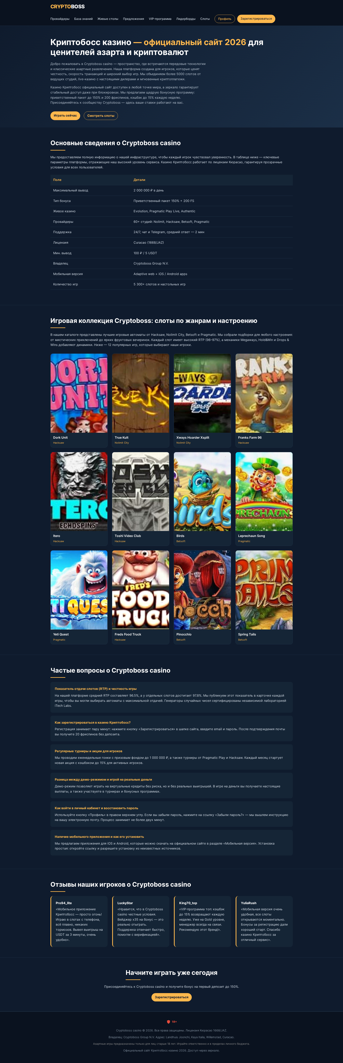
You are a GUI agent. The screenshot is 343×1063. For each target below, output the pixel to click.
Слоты (205, 19)
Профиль (224, 19)
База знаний (83, 19)
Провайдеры (59, 19)
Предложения (133, 19)
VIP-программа (160, 19)
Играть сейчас (65, 115)
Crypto (67, 6)
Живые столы (107, 19)
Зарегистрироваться (256, 18)
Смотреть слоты (100, 116)
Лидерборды (186, 19)
